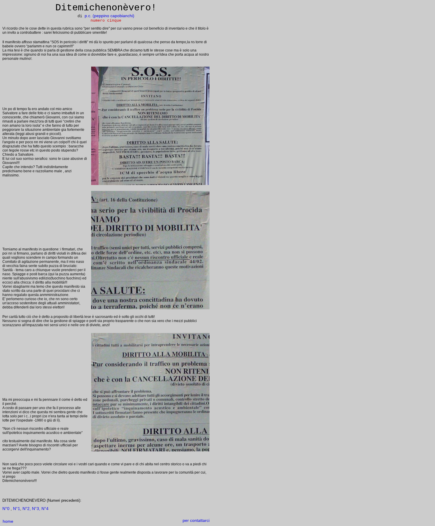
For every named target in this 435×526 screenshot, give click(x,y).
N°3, (36, 508)
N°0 (5, 508)
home (8, 521)
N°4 (44, 508)
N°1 (16, 508)
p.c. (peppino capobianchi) (109, 15)
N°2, (26, 508)
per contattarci (196, 520)
